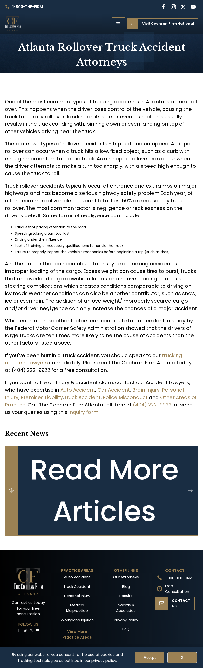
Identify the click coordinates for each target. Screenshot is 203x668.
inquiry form (83, 412)
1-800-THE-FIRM (27, 6)
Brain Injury (146, 389)
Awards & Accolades (126, 607)
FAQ (125, 629)
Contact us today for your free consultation (28, 608)
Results (126, 595)
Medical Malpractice (77, 607)
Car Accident (113, 389)
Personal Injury (77, 595)
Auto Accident (77, 389)
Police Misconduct (125, 397)
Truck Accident (82, 397)
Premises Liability (42, 397)
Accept (150, 657)
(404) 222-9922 (152, 404)
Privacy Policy (126, 619)
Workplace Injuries (77, 619)
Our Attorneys (126, 577)
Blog (126, 586)
